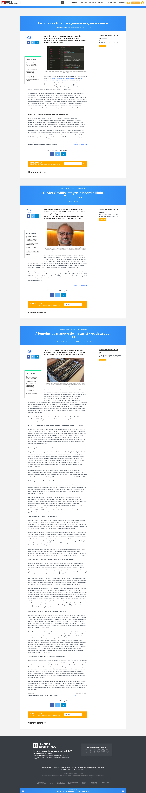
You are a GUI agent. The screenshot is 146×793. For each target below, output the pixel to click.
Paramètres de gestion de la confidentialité (73, 769)
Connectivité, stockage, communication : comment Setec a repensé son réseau (32, 72)
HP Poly (51, 7)
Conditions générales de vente (95, 767)
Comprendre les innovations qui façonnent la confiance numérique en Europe (32, 78)
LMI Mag (102, 7)
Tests (87, 7)
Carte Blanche (59, 7)
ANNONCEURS (56, 767)
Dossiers (84, 2)
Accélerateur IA (71, 7)
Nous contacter (46, 767)
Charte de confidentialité (79, 767)
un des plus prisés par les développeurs (62, 78)
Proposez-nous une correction (80, 144)
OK (83, 163)
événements (92, 2)
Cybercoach (80, 7)
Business (73, 19)
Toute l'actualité (64, 19)
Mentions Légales (65, 767)
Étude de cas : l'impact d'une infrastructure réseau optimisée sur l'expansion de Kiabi (31, 65)
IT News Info (59, 755)
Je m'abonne (103, 46)
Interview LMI (95, 7)
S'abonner (135, 3)
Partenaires (121, 2)
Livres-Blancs (111, 2)
